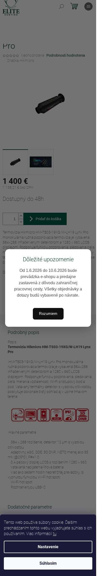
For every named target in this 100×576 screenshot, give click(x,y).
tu (54, 533)
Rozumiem (48, 313)
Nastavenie (48, 546)
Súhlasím (48, 563)
